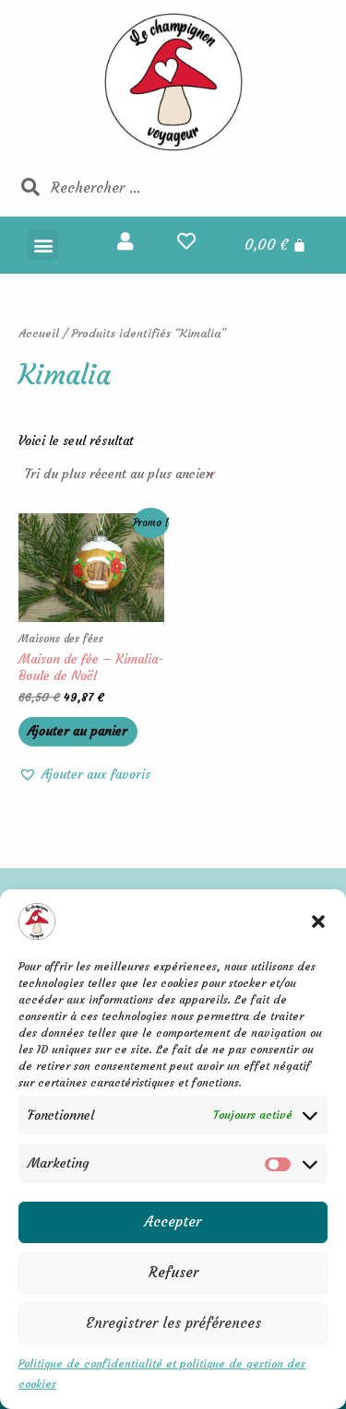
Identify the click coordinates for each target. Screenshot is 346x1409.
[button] (318, 921)
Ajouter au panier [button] (77, 731)
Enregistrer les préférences (173, 1323)
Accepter (173, 1221)
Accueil (38, 333)
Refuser (173, 1272)
